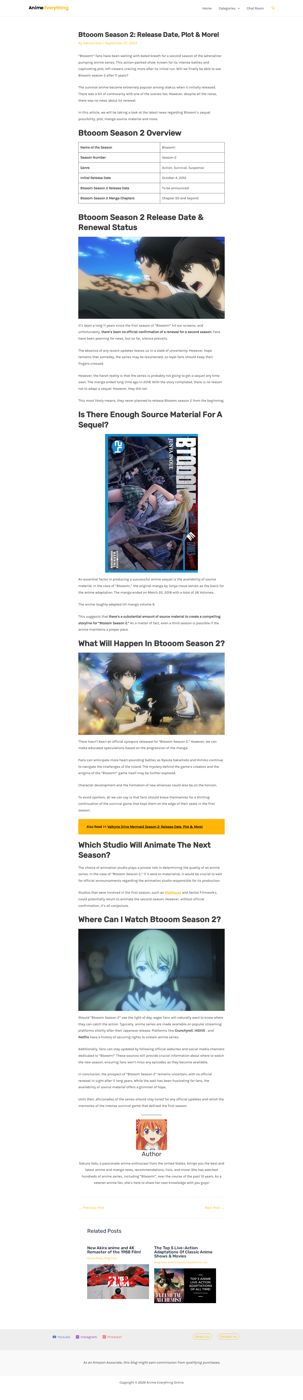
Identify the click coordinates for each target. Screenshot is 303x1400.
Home (207, 8)
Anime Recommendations (184, 1262)
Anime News (95, 1258)
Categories (227, 8)
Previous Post (91, 1207)
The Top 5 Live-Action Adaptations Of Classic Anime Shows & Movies (183, 1251)
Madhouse (173, 892)
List (205, 1262)
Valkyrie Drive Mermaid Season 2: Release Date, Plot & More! (155, 827)
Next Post (214, 1207)
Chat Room (255, 8)
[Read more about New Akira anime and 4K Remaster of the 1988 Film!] (118, 1281)
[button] (238, 8)
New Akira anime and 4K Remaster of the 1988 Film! (114, 1249)
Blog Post (110, 1258)
